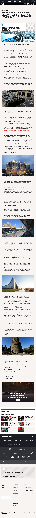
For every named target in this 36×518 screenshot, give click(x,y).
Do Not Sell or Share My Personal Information (17, 499)
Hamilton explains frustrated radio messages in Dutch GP (29, 423)
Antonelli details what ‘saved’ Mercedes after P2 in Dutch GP (12, 423)
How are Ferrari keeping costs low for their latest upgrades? (12, 418)
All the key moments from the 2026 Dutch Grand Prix (29, 417)
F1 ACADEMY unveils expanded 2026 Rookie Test (29, 428)
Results (15, 1)
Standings (20, 1)
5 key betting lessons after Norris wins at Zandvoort (12, 429)
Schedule (9, 1)
